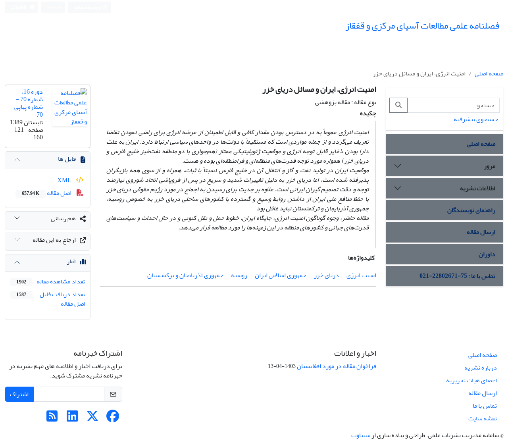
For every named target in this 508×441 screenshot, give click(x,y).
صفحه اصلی (489, 73)
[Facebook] (112, 419)
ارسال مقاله (481, 232)
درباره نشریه (480, 368)
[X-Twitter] (92, 419)
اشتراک (19, 394)
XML (65, 180)
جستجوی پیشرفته (476, 119)
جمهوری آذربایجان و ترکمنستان (185, 275)
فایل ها (67, 159)
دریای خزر (326, 275)
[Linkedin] (72, 419)
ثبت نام (55, 7)
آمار (71, 261)
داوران (487, 254)
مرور (489, 166)
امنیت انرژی (361, 275)
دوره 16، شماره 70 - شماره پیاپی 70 (28, 103)
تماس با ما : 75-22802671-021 (457, 276)
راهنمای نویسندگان (471, 210)
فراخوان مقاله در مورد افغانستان (336, 366)
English (19, 7)
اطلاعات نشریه (477, 188)
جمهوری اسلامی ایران (280, 275)
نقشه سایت (482, 418)
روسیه (239, 275)
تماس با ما (485, 406)
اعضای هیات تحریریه (471, 380)
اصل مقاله (47, 193)
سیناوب (360, 435)
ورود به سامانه (88, 7)
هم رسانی (63, 218)
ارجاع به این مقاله (54, 240)
